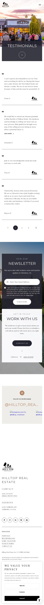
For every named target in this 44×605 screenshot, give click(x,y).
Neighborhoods (8, 538)
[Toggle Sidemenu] (39, 4)
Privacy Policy (29, 295)
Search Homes (8, 543)
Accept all (22, 598)
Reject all (22, 585)
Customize (22, 592)
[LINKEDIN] (15, 520)
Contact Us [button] (7, 546)
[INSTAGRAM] (10, 520)
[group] (22, 426)
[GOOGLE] (21, 520)
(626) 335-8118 (28, 357)
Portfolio (6, 536)
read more (8, 133)
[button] (22, 343)
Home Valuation (8, 541)
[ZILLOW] (26, 520)
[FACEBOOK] (4, 520)
